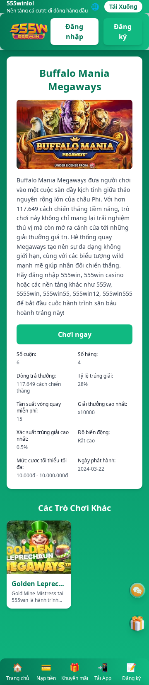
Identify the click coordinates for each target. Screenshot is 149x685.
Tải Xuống (123, 6)
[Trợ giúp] (137, 590)
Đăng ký (123, 31)
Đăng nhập (74, 31)
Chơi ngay (74, 334)
